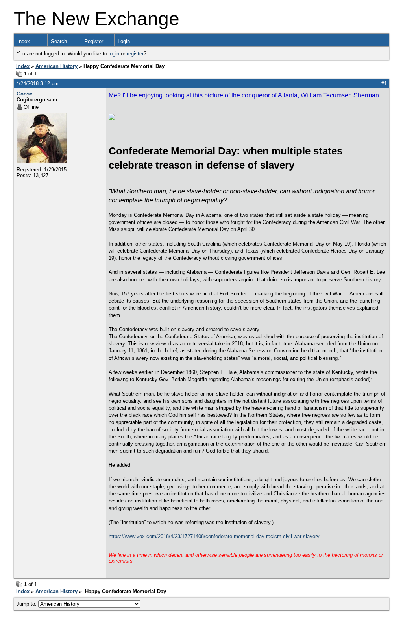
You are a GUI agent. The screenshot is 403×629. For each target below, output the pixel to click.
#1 (384, 83)
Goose (24, 94)
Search (59, 41)
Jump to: (27, 604)
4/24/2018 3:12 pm (37, 83)
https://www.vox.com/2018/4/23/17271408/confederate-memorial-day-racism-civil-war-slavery (214, 536)
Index (23, 41)
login (114, 54)
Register (93, 41)
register (135, 54)
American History (56, 66)
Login (124, 41)
